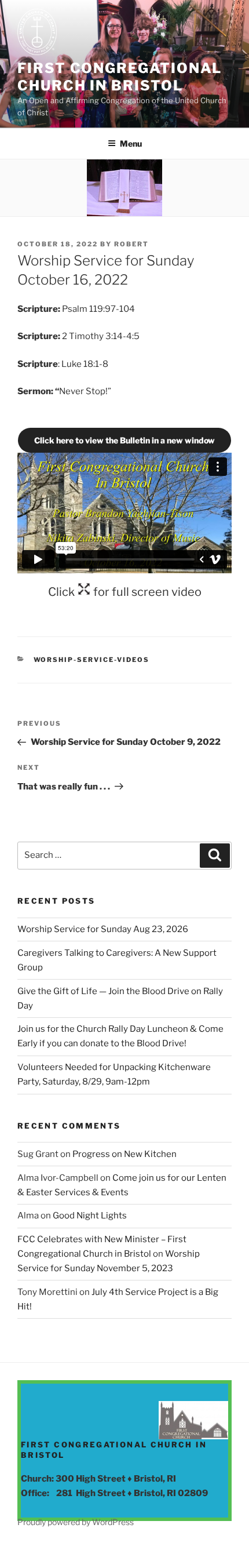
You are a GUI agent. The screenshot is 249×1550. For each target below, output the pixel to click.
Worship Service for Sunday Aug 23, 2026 (102, 929)
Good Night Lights (90, 1215)
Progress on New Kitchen (124, 1154)
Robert (131, 244)
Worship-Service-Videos (92, 660)
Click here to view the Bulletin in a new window (124, 440)
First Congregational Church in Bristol (119, 77)
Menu (131, 143)
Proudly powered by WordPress (75, 1522)
